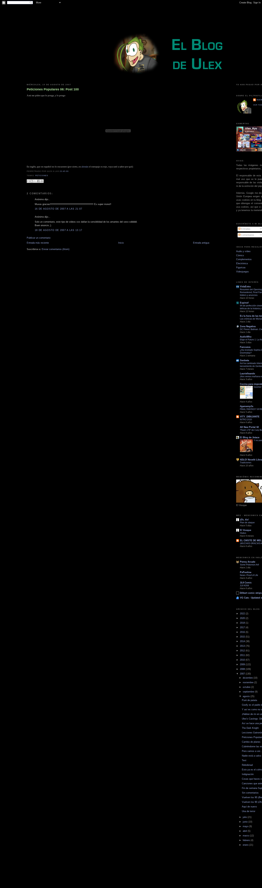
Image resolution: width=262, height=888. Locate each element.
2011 (243, 655)
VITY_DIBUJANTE (250, 416)
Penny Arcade (247, 561)
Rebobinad (247, 765)
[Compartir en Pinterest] (42, 181)
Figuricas (241, 267)
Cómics (240, 255)
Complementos (244, 259)
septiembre (249, 691)
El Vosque (245, 530)
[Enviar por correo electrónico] (28, 181)
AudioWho (245, 336)
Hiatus (243, 533)
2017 (243, 627)
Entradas (245, 229)
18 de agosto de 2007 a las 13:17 (58, 230)
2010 (243, 659)
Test (244, 760)
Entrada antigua (201, 242)
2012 (243, 650)
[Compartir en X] (35, 181)
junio (245, 821)
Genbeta (244, 360)
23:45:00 (64, 171)
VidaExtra (245, 286)
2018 (243, 622)
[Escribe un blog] (32, 181)
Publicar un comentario (38, 237)
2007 (243, 673)
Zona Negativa (248, 326)
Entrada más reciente (38, 242)
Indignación (248, 774)
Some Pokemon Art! (249, 564)
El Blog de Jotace (249, 437)
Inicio (121, 242)
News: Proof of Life (249, 575)
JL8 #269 (244, 585)
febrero (247, 840)
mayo (246, 826)
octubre (247, 687)
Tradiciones (245, 462)
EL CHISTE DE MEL (251, 540)
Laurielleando (247, 373)
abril (245, 831)
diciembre (248, 677)
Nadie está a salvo (251, 755)
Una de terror (248, 811)
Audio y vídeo (243, 251)
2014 (243, 641)
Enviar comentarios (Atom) (55, 249)
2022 (243, 613)
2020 (243, 618)
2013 (243, 646)
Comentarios (247, 235)
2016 (243, 632)
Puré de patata (249, 700)
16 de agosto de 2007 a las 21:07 (58, 208)
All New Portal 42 (249, 427)
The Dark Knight (250, 728)
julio (245, 817)
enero (246, 845)
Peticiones (41, 175)
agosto (246, 696)
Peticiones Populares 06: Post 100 (53, 89)
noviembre (248, 682)
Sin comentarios (250, 792)
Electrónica (242, 263)
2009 (243, 664)
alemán (84, 166)
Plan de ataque (247, 522)
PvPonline (245, 572)
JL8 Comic (246, 582)
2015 (243, 636)
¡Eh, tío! (244, 519)
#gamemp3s (246, 406)
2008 (243, 669)
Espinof (244, 302)
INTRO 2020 (246, 419)
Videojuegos (242, 271)
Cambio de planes (251, 742)
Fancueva (245, 347)
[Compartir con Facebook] (38, 181)
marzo (246, 835)
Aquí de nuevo (249, 806)
